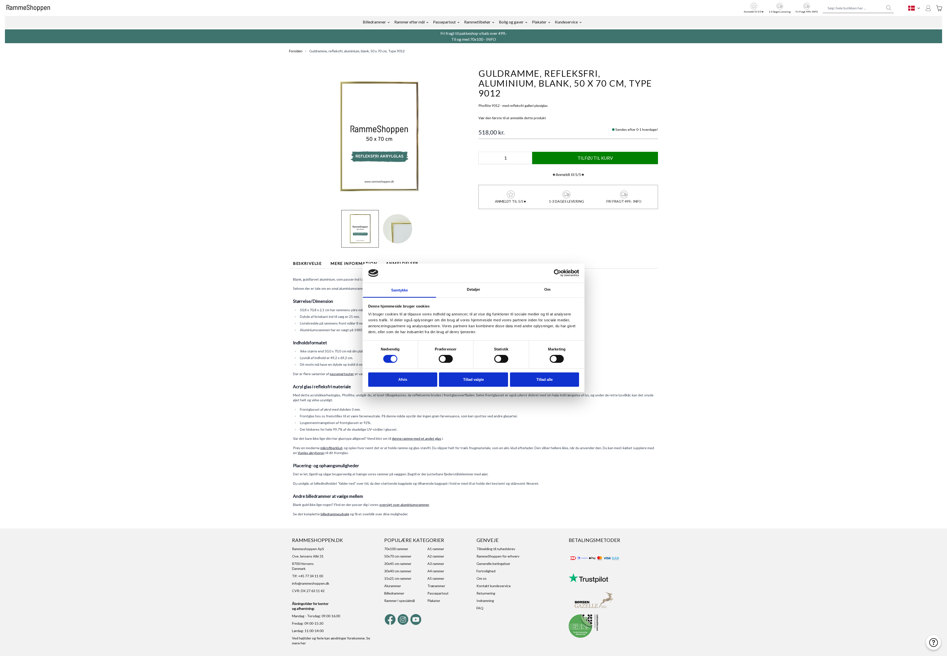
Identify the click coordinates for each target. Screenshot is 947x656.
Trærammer (436, 586)
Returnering (485, 593)
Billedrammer (374, 21)
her (303, 643)
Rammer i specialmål (399, 600)
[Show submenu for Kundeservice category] (580, 22)
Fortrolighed (485, 571)
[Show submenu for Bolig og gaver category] (526, 22)
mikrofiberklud (331, 448)
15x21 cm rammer (397, 578)
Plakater (539, 21)
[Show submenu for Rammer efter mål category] (427, 22)
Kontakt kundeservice (493, 586)
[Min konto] (928, 8)
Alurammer (392, 586)
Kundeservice (566, 21)
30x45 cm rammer (397, 563)
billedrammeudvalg (335, 514)
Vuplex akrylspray (311, 453)
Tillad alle (544, 379)
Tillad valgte (473, 379)
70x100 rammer (396, 549)
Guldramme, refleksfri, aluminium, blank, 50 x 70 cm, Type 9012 (357, 51)
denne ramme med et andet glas (416, 438)
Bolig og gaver (511, 21)
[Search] (889, 8)
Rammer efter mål (409, 21)
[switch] (446, 359)
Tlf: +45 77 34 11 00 (307, 576)
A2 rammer (435, 556)
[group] (512, 118)
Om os (481, 578)
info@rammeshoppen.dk (310, 583)
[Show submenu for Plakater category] (549, 22)
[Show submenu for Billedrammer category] (388, 22)
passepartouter (342, 374)
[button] (379, 136)
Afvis (402, 379)
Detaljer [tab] (473, 289)
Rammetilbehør (477, 21)
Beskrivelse (307, 263)
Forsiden (295, 51)
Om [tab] (547, 289)
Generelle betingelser (493, 563)
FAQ (479, 608)
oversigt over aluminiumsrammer (404, 504)
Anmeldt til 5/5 (568, 174)
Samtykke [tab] (399, 290)
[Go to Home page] (28, 8)
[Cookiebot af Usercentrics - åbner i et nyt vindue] (557, 273)
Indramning (485, 600)
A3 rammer (435, 563)
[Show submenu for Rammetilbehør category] (493, 22)
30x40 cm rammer (397, 571)
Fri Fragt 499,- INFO (807, 11)
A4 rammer (435, 571)
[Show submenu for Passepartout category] (458, 22)
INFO (491, 39)
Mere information (354, 263)
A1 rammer (435, 549)
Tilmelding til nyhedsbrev (495, 549)
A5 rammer (435, 578)
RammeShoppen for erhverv (497, 556)
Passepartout (444, 21)
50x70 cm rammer (397, 556)
